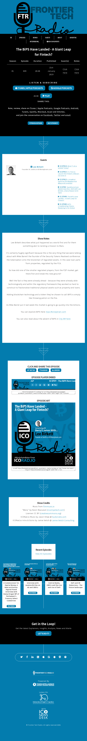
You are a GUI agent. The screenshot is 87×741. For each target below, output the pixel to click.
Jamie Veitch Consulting (63, 520)
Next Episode (52, 123)
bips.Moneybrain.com (56, 312)
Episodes (22, 38)
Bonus (35, 38)
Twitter (57, 115)
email (67, 115)
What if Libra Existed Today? (67, 167)
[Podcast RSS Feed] (38, 657)
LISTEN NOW (12, 606)
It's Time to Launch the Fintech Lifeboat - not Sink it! (69, 174)
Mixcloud (42, 112)
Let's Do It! (43, 633)
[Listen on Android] (54, 657)
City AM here (65, 319)
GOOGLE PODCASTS (62, 88)
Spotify (33, 112)
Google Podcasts (61, 108)
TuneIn (25, 112)
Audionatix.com (59, 517)
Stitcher (61, 112)
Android (74, 108)
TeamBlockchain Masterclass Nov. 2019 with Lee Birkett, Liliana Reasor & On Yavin (69, 190)
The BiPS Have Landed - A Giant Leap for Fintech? (68, 198)
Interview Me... (34, 42)
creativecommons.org (51, 513)
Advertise (73, 38)
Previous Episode (36, 123)
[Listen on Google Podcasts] (48, 657)
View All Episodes (44, 554)
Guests (47, 38)
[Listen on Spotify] (65, 657)
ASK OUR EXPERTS (53, 42)
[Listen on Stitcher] (60, 657)
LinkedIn (56, 370)
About (60, 38)
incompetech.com (55, 510)
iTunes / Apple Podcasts (41, 108)
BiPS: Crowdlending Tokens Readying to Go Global (66, 206)
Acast (49, 112)
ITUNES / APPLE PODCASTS (30, 88)
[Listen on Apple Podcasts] (43, 657)
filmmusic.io (48, 506)
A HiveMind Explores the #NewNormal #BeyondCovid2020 (67, 181)
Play (47, 95)
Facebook (48, 115)
